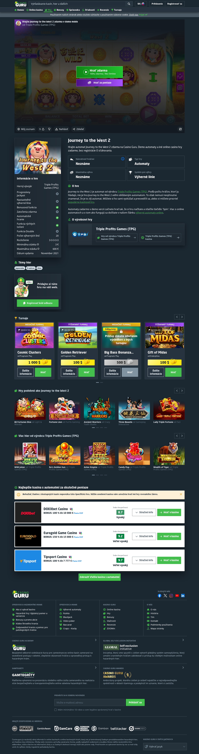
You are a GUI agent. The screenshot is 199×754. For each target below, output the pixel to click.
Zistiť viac (133, 14)
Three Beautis (132, 423)
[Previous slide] (176, 317)
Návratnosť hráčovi (85, 159)
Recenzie (104, 9)
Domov (20, 9)
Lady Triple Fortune (166, 422)
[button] (78, 129)
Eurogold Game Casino (61, 533)
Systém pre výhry (143, 172)
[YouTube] (177, 595)
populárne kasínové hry (81, 202)
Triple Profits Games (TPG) (132, 191)
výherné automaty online (149, 212)
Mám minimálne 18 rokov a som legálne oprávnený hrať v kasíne (89, 709)
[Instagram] (171, 595)
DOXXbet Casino (56, 509)
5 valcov (31, 268)
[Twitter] (165, 595)
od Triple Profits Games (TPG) (38, 25)
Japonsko (20, 268)
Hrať (43, 372)
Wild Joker (27, 468)
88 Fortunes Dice (28, 423)
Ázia (39, 268)
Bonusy (60, 9)
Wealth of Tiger (165, 468)
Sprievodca (74, 9)
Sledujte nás (164, 591)
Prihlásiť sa (135, 702)
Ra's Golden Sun (62, 468)
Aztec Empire (98, 468)
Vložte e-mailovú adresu (67, 700)
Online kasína (36, 9)
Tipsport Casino (56, 557)
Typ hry (138, 159)
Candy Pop (132, 468)
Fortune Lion (64, 422)
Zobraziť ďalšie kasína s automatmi (99, 577)
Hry (49, 9)
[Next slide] (182, 317)
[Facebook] (159, 595)
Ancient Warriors (97, 423)
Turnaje (118, 9)
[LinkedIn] (183, 595)
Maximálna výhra (84, 172)
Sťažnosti (90, 9)
